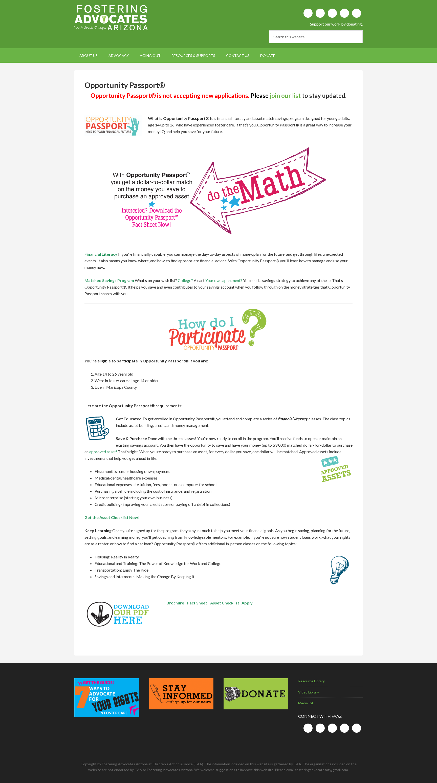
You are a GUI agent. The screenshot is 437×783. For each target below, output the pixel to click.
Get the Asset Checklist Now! (112, 517)
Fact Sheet (197, 602)
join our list (285, 95)
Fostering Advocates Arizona (117, 17)
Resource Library (311, 681)
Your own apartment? (223, 280)
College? (185, 280)
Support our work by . (336, 23)
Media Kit (305, 703)
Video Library (308, 692)
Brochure (175, 602)
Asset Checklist (224, 602)
